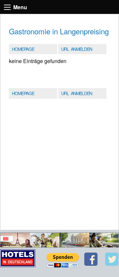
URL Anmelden (76, 49)
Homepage (23, 49)
